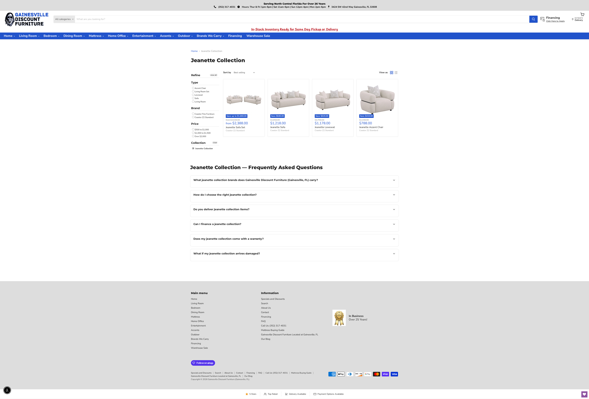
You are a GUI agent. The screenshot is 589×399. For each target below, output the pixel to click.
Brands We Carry (209, 36)
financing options (218, 231)
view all (213, 75)
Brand (195, 108)
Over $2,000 (200, 136)
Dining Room (73, 36)
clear (215, 142)
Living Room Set (202, 91)
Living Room (28, 36)
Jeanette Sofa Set (235, 127)
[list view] (396, 72)
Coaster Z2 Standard (204, 117)
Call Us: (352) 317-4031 (273, 325)
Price (194, 124)
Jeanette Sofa (277, 127)
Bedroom (51, 36)
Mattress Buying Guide (272, 330)
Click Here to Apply (555, 21)
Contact (265, 312)
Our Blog (265, 339)
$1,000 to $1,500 (203, 133)
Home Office (117, 36)
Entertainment (143, 36)
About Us (266, 307)
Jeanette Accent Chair (371, 127)
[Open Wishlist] (584, 394)
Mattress (95, 36)
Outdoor (184, 36)
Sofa (197, 98)
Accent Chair (200, 88)
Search (264, 303)
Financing (235, 36)
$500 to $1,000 (202, 129)
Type (194, 82)
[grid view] (391, 72)
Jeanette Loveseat (325, 127)
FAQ (263, 321)
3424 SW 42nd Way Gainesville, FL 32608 (354, 6)
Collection (198, 143)
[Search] (533, 19)
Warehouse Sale (258, 36)
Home (8, 36)
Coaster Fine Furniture (204, 114)
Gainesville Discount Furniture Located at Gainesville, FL (289, 334)
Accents (166, 36)
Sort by (227, 72)
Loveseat (199, 95)
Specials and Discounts (273, 298)
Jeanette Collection (204, 148)
